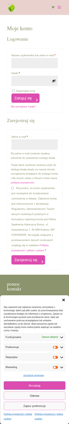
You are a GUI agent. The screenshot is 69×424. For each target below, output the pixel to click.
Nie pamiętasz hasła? (23, 106)
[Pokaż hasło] (54, 81)
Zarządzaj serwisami (33, 375)
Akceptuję (34, 385)
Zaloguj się (23, 98)
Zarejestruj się (25, 260)
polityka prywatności (22, 182)
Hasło (22, 73)
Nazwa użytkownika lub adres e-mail (34, 55)
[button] (63, 300)
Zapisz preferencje (34, 405)
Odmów (34, 395)
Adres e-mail (26, 136)
